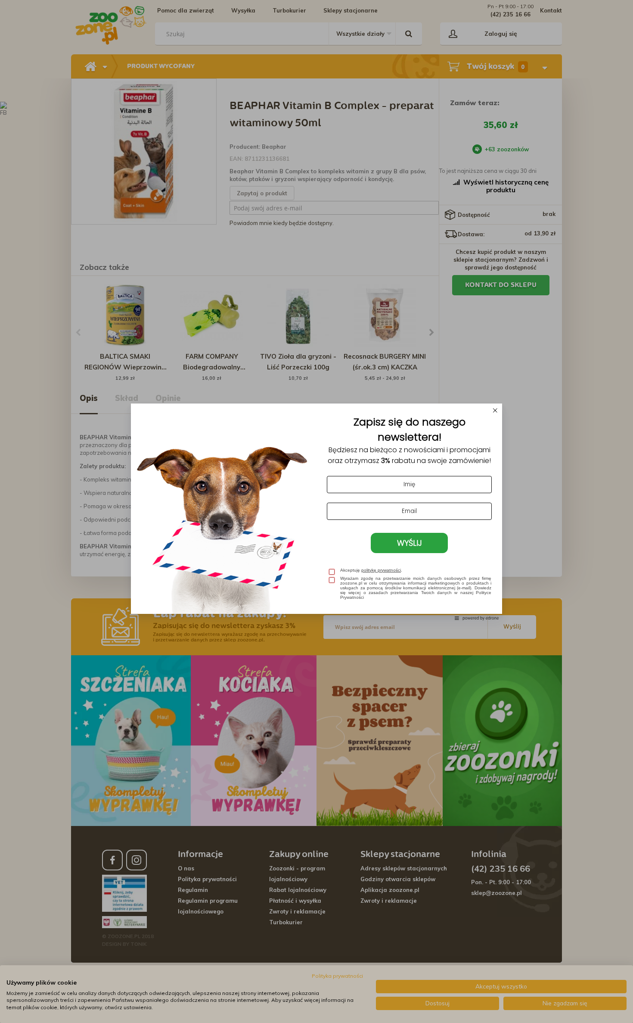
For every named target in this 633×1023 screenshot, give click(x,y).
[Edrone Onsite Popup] (316, 511)
